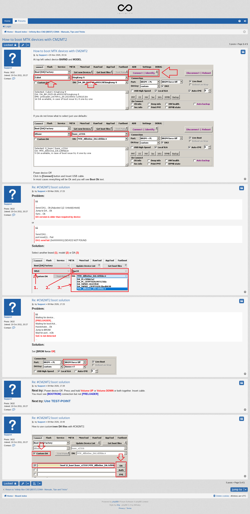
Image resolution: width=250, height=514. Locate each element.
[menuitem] (239, 21)
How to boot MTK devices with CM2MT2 (34, 39)
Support (8, 68)
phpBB (115, 502)
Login (8, 26)
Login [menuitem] (246, 22)
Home (7, 21)
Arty (118, 505)
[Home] (125, 9)
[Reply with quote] (243, 52)
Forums (22, 21)
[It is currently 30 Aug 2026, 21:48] (244, 32)
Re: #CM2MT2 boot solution (51, 187)
